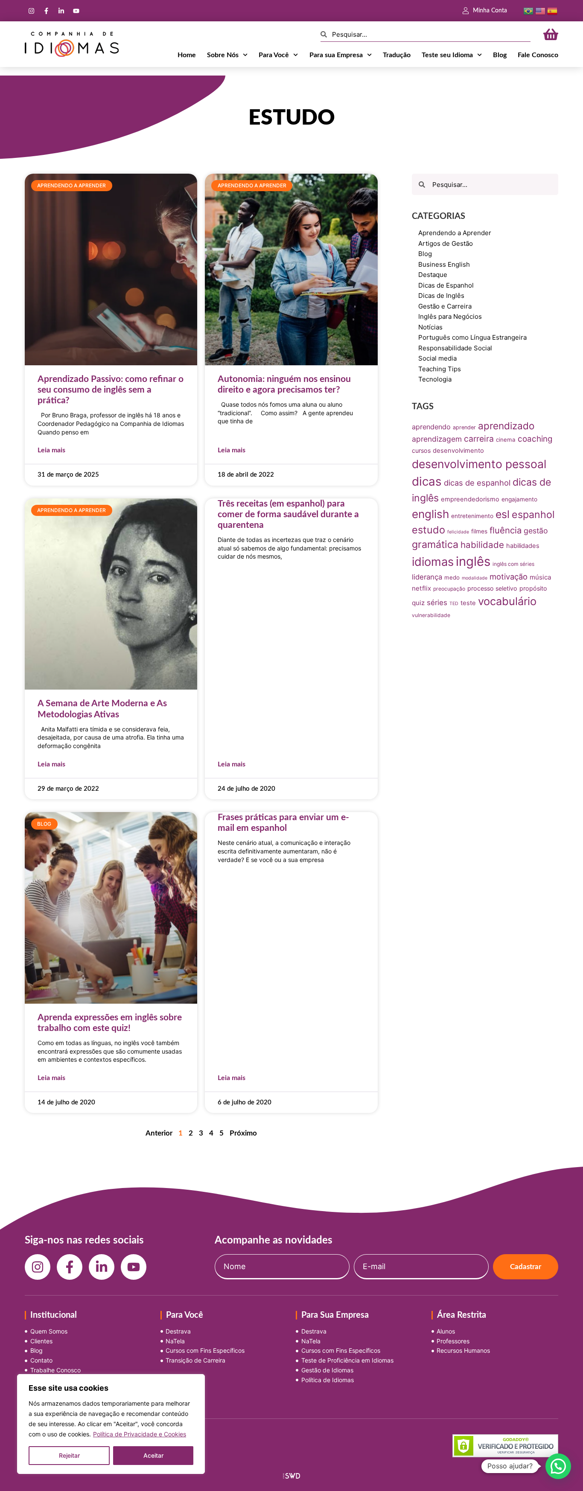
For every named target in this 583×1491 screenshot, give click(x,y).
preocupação (449, 588)
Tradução (397, 55)
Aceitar (153, 1455)
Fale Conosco (538, 55)
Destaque (432, 275)
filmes (479, 531)
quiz (418, 603)
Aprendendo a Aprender (454, 233)
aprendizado (506, 425)
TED (453, 603)
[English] (540, 10)
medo (452, 577)
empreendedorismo (470, 499)
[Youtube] (76, 10)
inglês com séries (513, 564)
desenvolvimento (458, 450)
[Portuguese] (528, 10)
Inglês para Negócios (450, 316)
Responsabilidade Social (455, 348)
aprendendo (431, 426)
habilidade (482, 544)
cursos (421, 450)
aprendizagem (437, 438)
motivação (509, 576)
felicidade (458, 532)
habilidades (522, 546)
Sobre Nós (223, 55)
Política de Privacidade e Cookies (139, 1434)
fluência (506, 530)
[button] (558, 1466)
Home (187, 55)
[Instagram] (31, 10)
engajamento (519, 499)
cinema (506, 439)
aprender (464, 427)
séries (437, 602)
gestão (536, 530)
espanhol (533, 515)
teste (468, 603)
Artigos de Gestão (445, 243)
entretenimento (472, 516)
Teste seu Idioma (447, 55)
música (540, 577)
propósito (533, 588)
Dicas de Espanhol (446, 285)
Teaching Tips (439, 369)
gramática (435, 544)
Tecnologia (435, 379)
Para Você (274, 55)
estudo (428, 530)
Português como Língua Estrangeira (472, 337)
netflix (421, 588)
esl (503, 514)
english (430, 514)
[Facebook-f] (46, 10)
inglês (473, 561)
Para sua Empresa (336, 55)
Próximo (243, 1133)
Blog (500, 55)
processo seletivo (492, 588)
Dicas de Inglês (441, 295)
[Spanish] (552, 10)
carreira (479, 439)
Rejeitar (69, 1455)
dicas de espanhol (477, 482)
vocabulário (507, 601)
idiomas (433, 562)
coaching (535, 439)
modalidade (474, 578)
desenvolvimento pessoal (479, 464)
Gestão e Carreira (445, 306)
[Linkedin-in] (61, 10)
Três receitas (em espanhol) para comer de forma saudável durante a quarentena (288, 514)
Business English (444, 264)
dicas (427, 481)
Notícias (430, 327)
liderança (427, 577)
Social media (437, 358)
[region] (111, 1424)
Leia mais (51, 450)
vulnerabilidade (431, 615)
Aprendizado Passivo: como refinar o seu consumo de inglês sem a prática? (111, 390)
